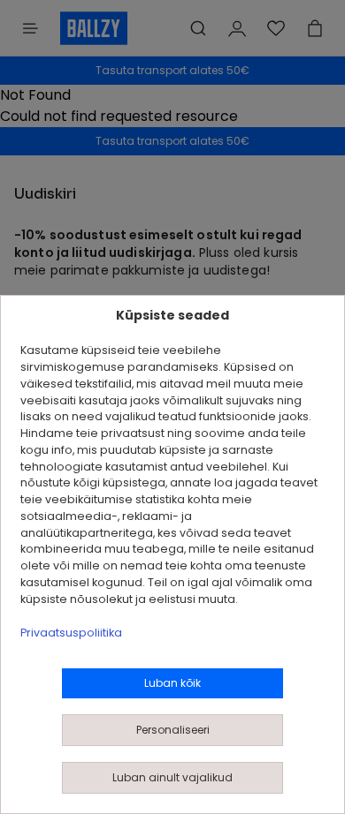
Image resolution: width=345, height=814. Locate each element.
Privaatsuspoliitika (71, 632)
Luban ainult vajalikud (172, 777)
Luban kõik (172, 682)
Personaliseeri (173, 729)
